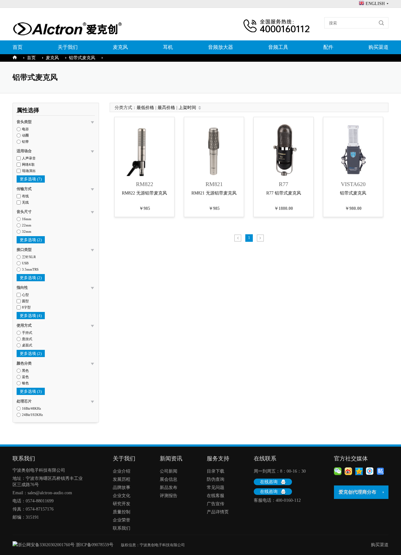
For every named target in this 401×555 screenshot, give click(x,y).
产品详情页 (218, 512)
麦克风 (120, 47)
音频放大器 (220, 47)
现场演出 (29, 171)
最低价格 (145, 107)
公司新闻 (168, 471)
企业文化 (121, 495)
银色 (25, 383)
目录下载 (215, 471)
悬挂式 (27, 339)
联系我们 (121, 528)
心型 (25, 295)
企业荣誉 (121, 520)
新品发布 (168, 487)
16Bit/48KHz (31, 408)
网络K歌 (28, 164)
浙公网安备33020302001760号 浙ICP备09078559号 (69, 544)
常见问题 (215, 487)
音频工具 (278, 47)
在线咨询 (269, 482)
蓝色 (25, 377)
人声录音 (29, 158)
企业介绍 (121, 471)
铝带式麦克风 (82, 57)
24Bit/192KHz (32, 415)
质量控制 (121, 512)
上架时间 (187, 107)
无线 (25, 202)
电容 (25, 129)
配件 (328, 47)
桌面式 (27, 345)
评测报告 (168, 495)
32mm (26, 231)
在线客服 (215, 495)
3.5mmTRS (30, 269)
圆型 (25, 301)
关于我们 (68, 47)
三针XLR (29, 257)
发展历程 (121, 479)
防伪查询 (215, 479)
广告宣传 (215, 503)
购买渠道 (378, 47)
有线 (25, 196)
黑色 (25, 370)
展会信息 (168, 479)
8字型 (26, 307)
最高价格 (166, 107)
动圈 (25, 135)
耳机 (168, 47)
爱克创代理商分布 (357, 492)
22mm (26, 225)
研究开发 (121, 503)
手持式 (27, 333)
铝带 (25, 141)
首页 (18, 47)
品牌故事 (121, 487)
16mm (26, 219)
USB (25, 263)
